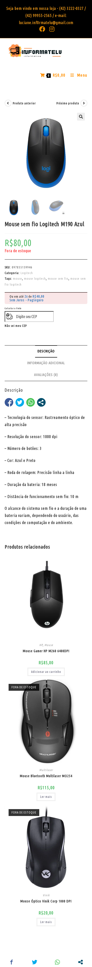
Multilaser (46, 770)
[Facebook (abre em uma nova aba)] (42, 29)
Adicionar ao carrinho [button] (46, 671)
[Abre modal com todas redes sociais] (41, 402)
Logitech (27, 273)
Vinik (46, 895)
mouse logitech (35, 278)
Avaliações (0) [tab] (46, 375)
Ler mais (46, 796)
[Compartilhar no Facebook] (9, 402)
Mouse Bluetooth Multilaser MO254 (46, 776)
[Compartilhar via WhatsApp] (30, 402)
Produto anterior (24, 103)
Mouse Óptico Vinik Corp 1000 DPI (46, 901)
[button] (81, 117)
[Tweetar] (19, 402)
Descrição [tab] (46, 351)
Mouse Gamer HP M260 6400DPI (46, 651)
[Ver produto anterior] (8, 103)
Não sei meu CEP (16, 325)
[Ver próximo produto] (83, 103)
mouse (17, 278)
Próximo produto (67, 103)
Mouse (48, 645)
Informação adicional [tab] (46, 363)
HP (41, 645)
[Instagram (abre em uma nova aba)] (51, 29)
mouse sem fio (58, 278)
